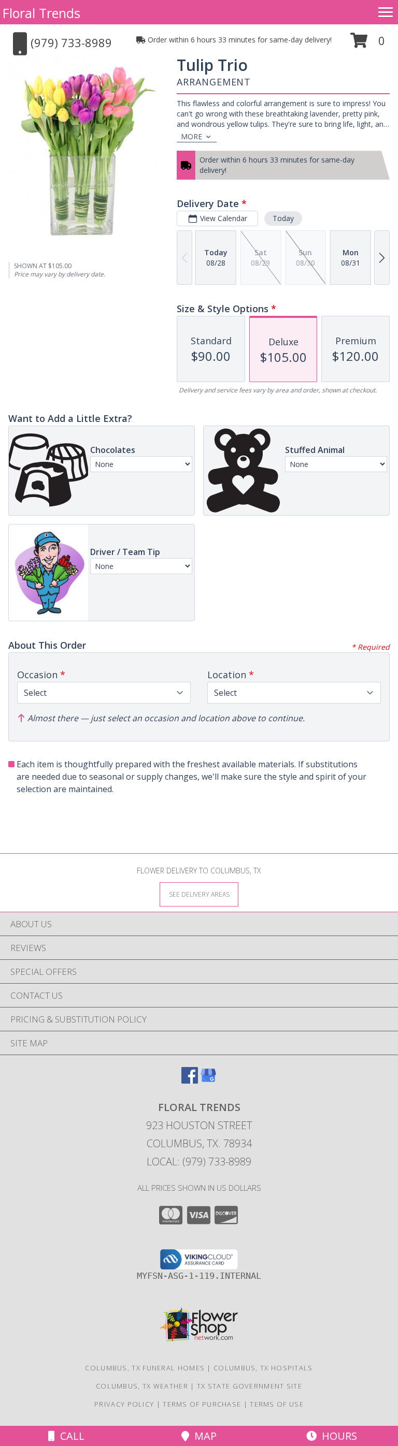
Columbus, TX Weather (142, 1386)
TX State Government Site (249, 1386)
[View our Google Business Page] (208, 1080)
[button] (367, 44)
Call (69, 1436)
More (191, 136)
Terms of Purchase (202, 1404)
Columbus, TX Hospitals (263, 1367)
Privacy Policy (124, 1404)
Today (283, 218)
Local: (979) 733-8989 (199, 1162)
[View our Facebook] (189, 1080)
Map (203, 1436)
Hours (337, 1436)
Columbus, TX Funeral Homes (145, 1367)
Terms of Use (277, 1404)
